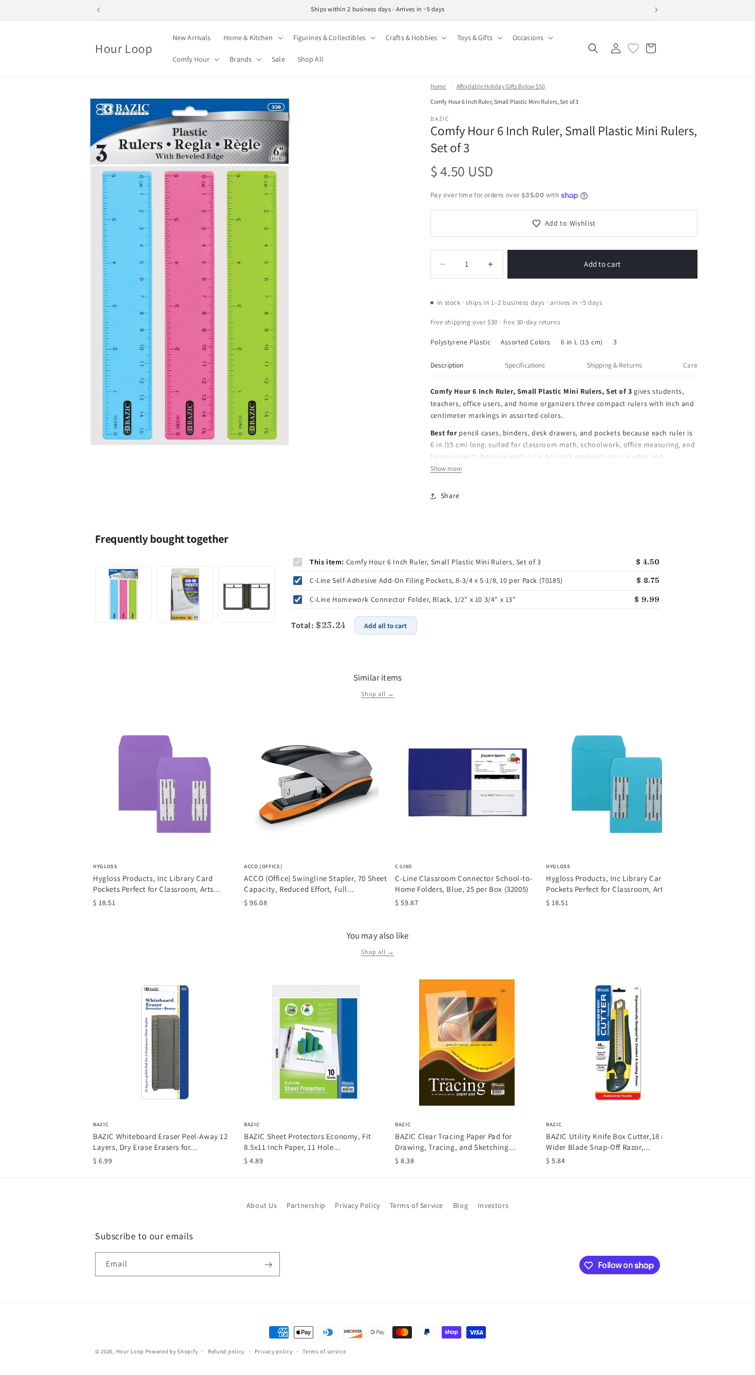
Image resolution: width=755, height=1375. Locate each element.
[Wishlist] (633, 48)
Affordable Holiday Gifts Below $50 (501, 86)
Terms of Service (417, 1205)
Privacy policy (274, 1350)
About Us (262, 1205)
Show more (446, 468)
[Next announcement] (656, 10)
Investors (493, 1205)
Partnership (306, 1205)
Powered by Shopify (171, 1351)
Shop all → (377, 693)
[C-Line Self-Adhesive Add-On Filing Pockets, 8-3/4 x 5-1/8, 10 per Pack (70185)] (185, 594)
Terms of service (324, 1350)
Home (438, 86)
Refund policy (226, 1350)
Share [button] (450, 495)
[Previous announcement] (98, 10)
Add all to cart (385, 625)
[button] (252, 37)
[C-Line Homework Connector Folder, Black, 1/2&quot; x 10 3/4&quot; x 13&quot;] (246, 594)
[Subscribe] (268, 1265)
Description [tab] (447, 365)
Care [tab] (690, 365)
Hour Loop (130, 1351)
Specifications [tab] (525, 365)
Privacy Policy (357, 1205)
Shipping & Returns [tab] (614, 365)
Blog (460, 1205)
